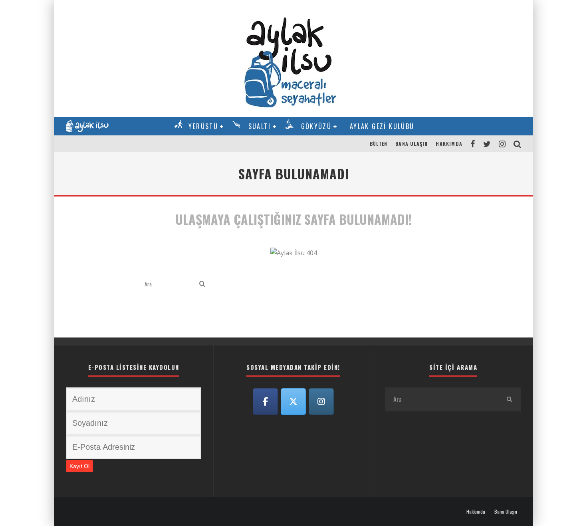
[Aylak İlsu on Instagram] (321, 401)
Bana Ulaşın (411, 143)
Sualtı (259, 126)
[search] (202, 284)
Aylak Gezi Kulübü (382, 126)
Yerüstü (203, 126)
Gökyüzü (316, 126)
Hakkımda (449, 143)
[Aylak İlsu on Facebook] (265, 401)
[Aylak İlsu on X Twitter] (293, 401)
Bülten (378, 143)
